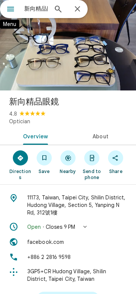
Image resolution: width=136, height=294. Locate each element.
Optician (19, 121)
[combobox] (36, 8)
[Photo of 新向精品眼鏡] (68, 45)
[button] (68, 226)
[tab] (34, 136)
